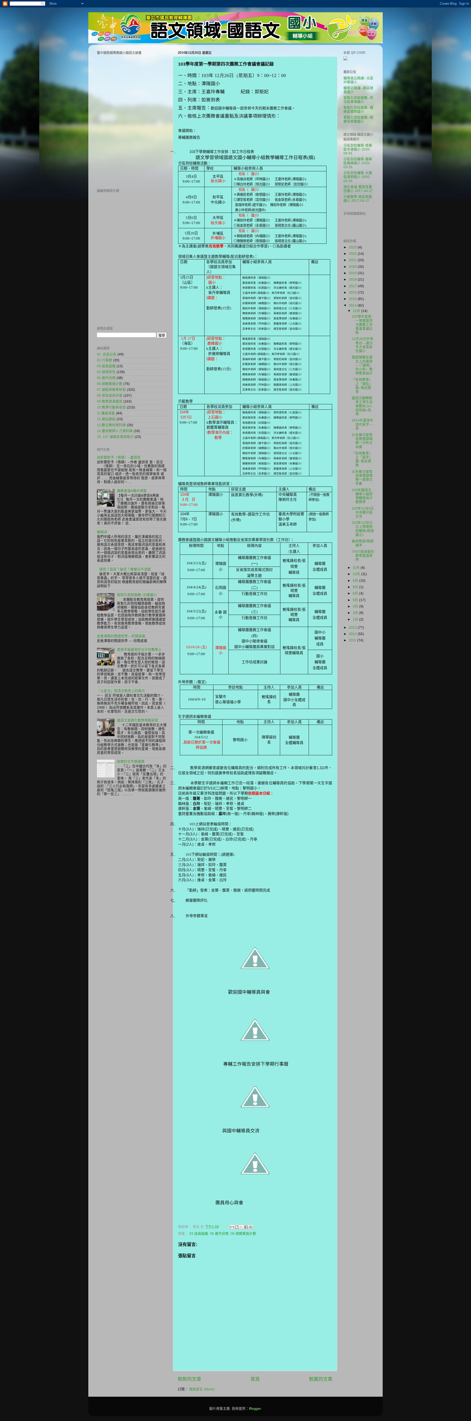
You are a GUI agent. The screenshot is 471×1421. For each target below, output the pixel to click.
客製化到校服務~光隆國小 (137, 595)
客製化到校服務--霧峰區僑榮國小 (358, 109)
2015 (353, 299)
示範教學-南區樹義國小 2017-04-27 (357, 199)
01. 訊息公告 (107, 354)
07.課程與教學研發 (111, 390)
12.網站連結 (106, 419)
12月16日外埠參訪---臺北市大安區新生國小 (362, 345)
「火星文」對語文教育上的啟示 (121, 691)
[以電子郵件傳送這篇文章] (232, 1227)
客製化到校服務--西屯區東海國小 (358, 100)
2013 (353, 627)
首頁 (255, 1379)
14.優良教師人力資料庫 (115, 431)
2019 (353, 273)
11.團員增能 (106, 413)
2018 (353, 279)
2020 (353, 267)
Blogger (255, 1408)
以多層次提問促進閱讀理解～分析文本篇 (362, 441)
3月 (356, 613)
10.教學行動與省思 (111, 407)
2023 (353, 247)
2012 (353, 634)
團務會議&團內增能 (132, 491)
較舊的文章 (320, 1379)
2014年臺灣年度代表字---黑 (362, 424)
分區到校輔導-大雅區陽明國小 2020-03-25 (357, 177)
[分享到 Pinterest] (250, 1227)
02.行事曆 (104, 360)
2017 (353, 286)
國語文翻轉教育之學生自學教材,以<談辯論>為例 (362, 406)
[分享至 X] (241, 1227)
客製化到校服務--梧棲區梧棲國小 (358, 119)
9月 (356, 580)
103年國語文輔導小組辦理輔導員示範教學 (362, 496)
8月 (356, 587)
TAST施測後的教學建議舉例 (363, 555)
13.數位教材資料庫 (111, 425)
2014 (353, 305)
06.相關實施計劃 (243, 1233)
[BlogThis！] (236, 1227)
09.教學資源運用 (109, 401)
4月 (356, 606)
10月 (357, 574)
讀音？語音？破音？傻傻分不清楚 (125, 569)
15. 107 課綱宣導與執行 (115, 437)
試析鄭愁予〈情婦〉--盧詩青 (119, 457)
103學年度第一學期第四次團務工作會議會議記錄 (362, 324)
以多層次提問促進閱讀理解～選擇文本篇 (362, 478)
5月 (356, 600)
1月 (356, 619)
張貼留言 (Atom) (201, 1389)
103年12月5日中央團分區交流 (363, 512)
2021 (353, 260)
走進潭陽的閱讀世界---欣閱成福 (121, 636)
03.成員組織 (198, 1233)
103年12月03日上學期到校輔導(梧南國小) (363, 529)
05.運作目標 (219, 1233)
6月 (356, 593)
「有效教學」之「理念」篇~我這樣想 (362, 385)
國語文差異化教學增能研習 (137, 720)
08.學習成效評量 (109, 395)
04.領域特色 (106, 372)
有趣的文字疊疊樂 (130, 761)
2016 (353, 292)
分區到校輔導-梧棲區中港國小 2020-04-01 (357, 149)
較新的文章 (189, 1379)
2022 (353, 254)
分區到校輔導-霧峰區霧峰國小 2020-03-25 (357, 163)
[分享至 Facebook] (246, 1227)
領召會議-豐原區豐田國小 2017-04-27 (358, 189)
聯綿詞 (102, 532)
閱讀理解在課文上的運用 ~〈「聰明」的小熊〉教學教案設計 (362, 365)
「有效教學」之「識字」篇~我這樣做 (362, 459)
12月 (357, 311)
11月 (357, 567)
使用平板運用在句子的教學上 (139, 649)
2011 (353, 640)
